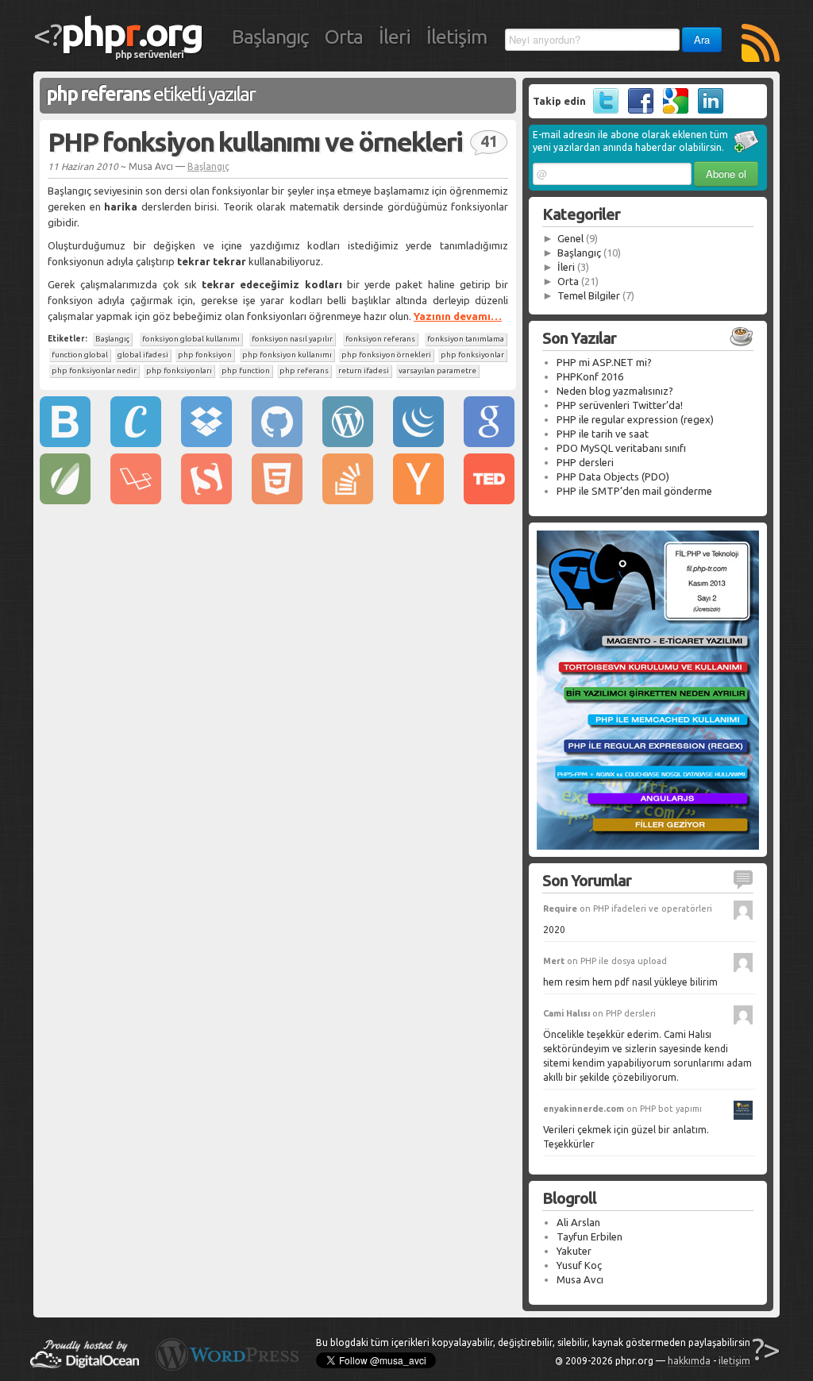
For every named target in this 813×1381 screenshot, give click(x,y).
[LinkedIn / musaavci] (707, 109)
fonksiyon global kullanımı (191, 338)
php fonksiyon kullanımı (287, 354)
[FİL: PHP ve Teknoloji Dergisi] (648, 845)
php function (246, 370)
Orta (344, 36)
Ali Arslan (578, 1222)
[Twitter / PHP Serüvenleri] (602, 109)
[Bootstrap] (65, 443)
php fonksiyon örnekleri (386, 354)
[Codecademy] (135, 443)
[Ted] (489, 500)
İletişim (456, 36)
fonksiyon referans (380, 338)
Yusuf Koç (579, 1265)
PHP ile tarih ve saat (603, 433)
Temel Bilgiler (588, 295)
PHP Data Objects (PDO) (613, 476)
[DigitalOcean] (84, 1364)
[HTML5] (277, 500)
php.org (131, 31)
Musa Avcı (580, 1279)
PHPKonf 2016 (590, 376)
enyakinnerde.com (583, 1108)
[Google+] (672, 109)
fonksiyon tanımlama (465, 338)
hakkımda (689, 1361)
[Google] (489, 443)
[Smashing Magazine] (206, 500)
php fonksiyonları (179, 370)
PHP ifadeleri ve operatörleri (652, 908)
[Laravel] (135, 500)
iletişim (734, 1361)
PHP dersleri (585, 462)
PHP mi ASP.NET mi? (604, 362)
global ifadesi (143, 354)
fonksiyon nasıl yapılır (292, 338)
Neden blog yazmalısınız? (615, 390)
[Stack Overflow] (347, 500)
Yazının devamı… (458, 316)
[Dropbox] (206, 443)
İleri (394, 36)
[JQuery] (418, 443)
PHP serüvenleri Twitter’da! (620, 405)
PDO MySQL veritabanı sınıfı (621, 447)
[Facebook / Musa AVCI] (637, 109)
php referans (304, 370)
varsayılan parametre (437, 370)
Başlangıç (270, 36)
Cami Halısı (566, 1013)
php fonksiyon (205, 354)
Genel (570, 238)
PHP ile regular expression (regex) (635, 419)
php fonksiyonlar (472, 354)
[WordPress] (347, 443)
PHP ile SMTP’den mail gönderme (634, 490)
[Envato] (65, 500)
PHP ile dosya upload (623, 961)
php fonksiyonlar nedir (94, 370)
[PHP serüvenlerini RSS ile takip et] (761, 44)
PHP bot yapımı (671, 1108)
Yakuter (574, 1250)
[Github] (277, 443)
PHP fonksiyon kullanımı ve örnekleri (255, 141)
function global (80, 354)
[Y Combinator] (418, 500)
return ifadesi (363, 370)
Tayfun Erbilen (589, 1236)
